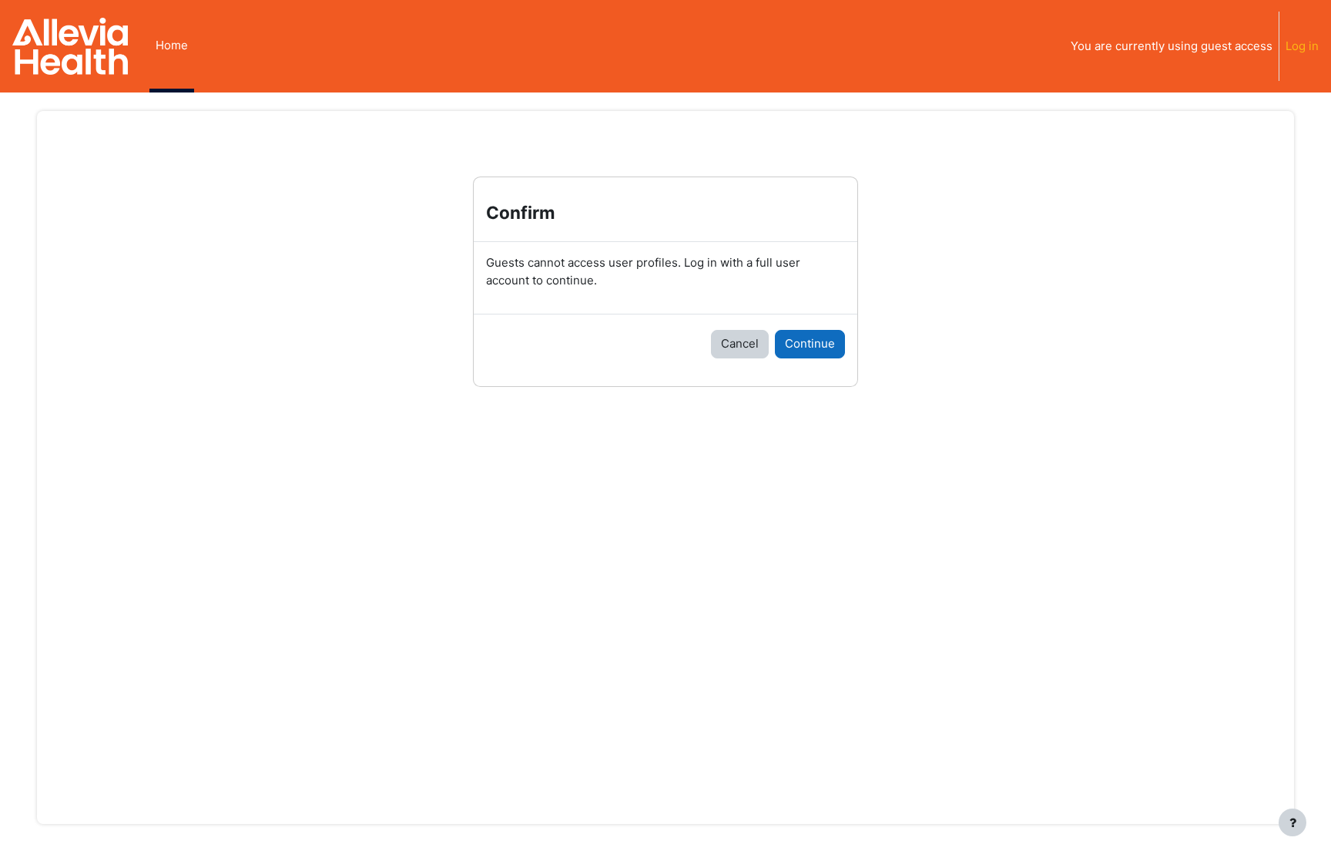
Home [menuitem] (172, 45)
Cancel (740, 343)
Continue (810, 343)
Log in (1302, 46)
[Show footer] (1292, 822)
